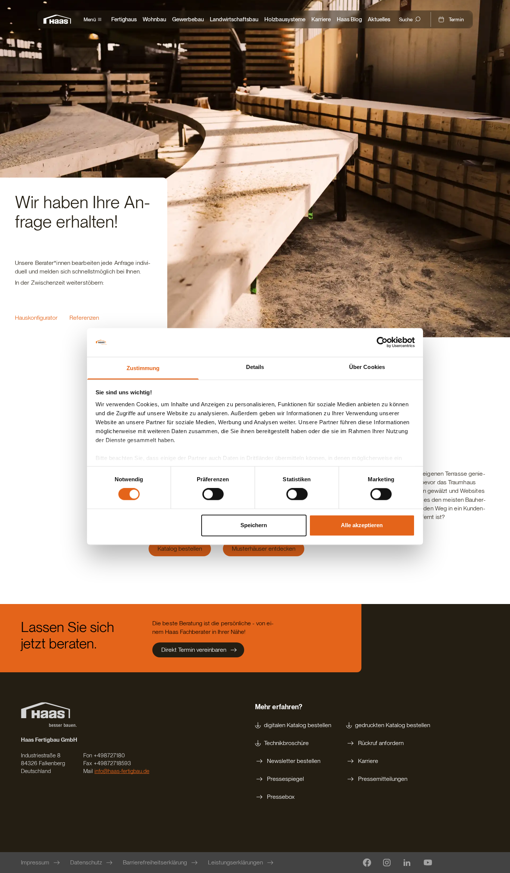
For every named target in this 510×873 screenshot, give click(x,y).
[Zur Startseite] (59, 19)
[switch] (213, 494)
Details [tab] (255, 367)
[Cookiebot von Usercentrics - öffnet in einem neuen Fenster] (382, 342)
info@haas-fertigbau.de (121, 771)
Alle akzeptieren (362, 525)
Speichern (253, 525)
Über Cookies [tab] (367, 367)
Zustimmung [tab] (143, 368)
